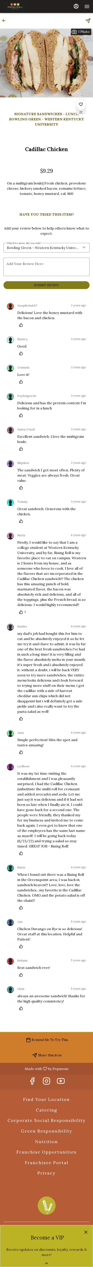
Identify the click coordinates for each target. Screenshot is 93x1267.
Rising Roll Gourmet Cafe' (46, 1205)
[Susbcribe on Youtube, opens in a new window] (61, 1082)
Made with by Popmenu (35, 1068)
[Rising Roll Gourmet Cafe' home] (20, 6)
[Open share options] (88, 20)
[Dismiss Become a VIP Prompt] (86, 1232)
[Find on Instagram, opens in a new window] (46, 1082)
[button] (5, 20)
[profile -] (76, 6)
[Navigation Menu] (87, 6)
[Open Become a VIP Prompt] (46, 1263)
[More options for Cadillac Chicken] (81, 104)
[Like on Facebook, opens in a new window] (32, 1082)
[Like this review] (22, 325)
